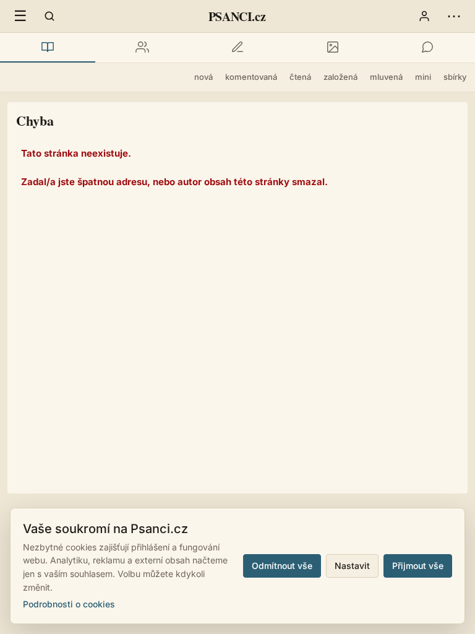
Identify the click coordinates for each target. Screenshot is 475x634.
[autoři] (142, 48)
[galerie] (332, 48)
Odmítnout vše (282, 565)
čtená (300, 77)
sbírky (454, 77)
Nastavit (352, 565)
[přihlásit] (424, 16)
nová (203, 77)
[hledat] (49, 16)
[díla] (47, 48)
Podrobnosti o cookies (69, 604)
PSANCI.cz (236, 16)
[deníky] (237, 48)
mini (423, 77)
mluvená (386, 77)
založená (340, 77)
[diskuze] (427, 48)
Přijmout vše (417, 565)
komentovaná (251, 77)
